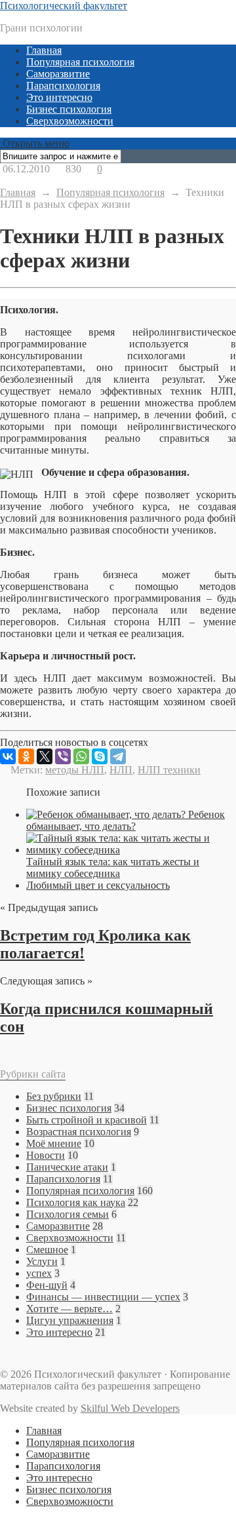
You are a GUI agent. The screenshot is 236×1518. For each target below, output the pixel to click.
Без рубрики (53, 1096)
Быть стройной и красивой (86, 1119)
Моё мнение (53, 1143)
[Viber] (63, 756)
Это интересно (59, 97)
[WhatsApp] (81, 756)
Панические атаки (67, 1167)
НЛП (120, 769)
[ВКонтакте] (8, 756)
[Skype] (100, 756)
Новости (45, 1155)
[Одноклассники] (26, 756)
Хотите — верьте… (69, 1308)
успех (39, 1273)
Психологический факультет (63, 5)
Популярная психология (80, 62)
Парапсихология (63, 85)
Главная (44, 50)
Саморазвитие (58, 73)
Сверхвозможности (69, 120)
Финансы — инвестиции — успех (103, 1296)
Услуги (42, 1261)
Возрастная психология (78, 1131)
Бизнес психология (68, 109)
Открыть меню (34, 143)
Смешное (47, 1249)
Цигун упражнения (69, 1320)
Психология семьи (67, 1214)
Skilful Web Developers (130, 1408)
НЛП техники (169, 769)
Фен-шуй (47, 1285)
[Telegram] (118, 756)
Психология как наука (75, 1202)
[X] (44, 756)
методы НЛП (74, 769)
